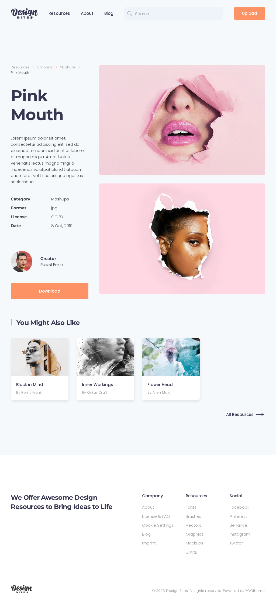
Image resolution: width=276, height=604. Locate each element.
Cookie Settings (158, 525)
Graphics (194, 534)
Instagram (240, 534)
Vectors (193, 525)
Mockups (194, 543)
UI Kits (191, 552)
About (87, 13)
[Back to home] (24, 13)
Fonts (191, 507)
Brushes (193, 516)
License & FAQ (156, 516)
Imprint (149, 543)
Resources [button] (59, 13)
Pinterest (238, 516)
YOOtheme (255, 590)
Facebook (239, 507)
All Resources (240, 414)
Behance (238, 525)
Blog (108, 13)
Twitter (236, 543)
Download (49, 291)
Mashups (60, 199)
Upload (249, 13)
